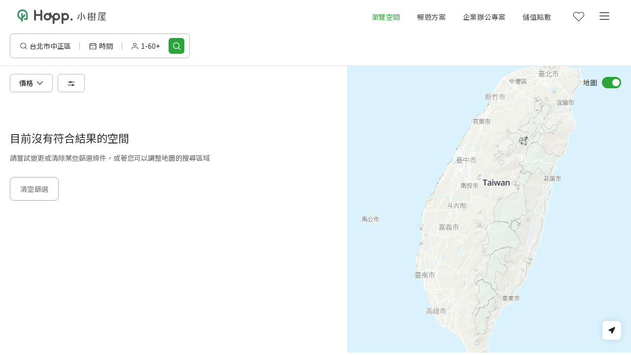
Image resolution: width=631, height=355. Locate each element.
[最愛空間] (578, 17)
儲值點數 (537, 17)
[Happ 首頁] (61, 16)
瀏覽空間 (386, 17)
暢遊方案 (431, 17)
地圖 (590, 82)
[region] (489, 209)
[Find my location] (611, 330)
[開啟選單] (604, 17)
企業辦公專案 (484, 17)
